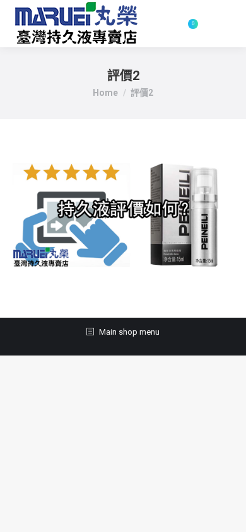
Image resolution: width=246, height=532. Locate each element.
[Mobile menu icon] (222, 24)
